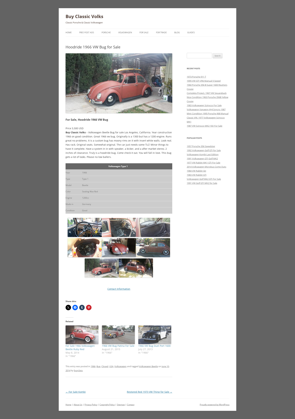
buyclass (78, 370)
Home (69, 32)
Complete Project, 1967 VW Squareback (207, 93)
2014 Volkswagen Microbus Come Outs (206, 166)
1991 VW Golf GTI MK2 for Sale (202, 183)
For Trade (161, 32)
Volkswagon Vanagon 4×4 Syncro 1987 (206, 109)
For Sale (144, 32)
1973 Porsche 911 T (196, 76)
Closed (104, 366)
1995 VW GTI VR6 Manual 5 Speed (204, 80)
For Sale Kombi (76, 391)
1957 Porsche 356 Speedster (201, 146)
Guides (191, 32)
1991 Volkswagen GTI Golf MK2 (202, 158)
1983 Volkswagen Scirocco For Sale (204, 105)
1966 (93, 366)
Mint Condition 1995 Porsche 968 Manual (207, 113)
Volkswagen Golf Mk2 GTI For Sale (204, 179)
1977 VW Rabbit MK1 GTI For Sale (203, 162)
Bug (98, 366)
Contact (130, 404)
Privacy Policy (91, 404)
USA (111, 366)
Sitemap (121, 404)
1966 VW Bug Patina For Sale (118, 345)
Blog (177, 32)
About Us (78, 404)
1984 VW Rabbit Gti (196, 170)
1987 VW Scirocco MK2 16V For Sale (204, 125)
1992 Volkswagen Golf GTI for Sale (204, 150)
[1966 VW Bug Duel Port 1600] (154, 334)
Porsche (106, 32)
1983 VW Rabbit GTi (196, 174)
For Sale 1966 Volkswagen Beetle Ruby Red (80, 347)
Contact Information (118, 288)
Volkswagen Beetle (148, 366)
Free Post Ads (86, 32)
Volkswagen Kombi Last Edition (203, 154)
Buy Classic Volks (84, 16)
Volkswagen (125, 32)
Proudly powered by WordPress (214, 404)
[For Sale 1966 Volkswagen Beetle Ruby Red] (82, 334)
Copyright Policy (107, 404)
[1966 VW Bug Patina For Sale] (118, 334)
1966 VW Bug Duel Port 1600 (154, 345)
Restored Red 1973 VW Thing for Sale (149, 391)
